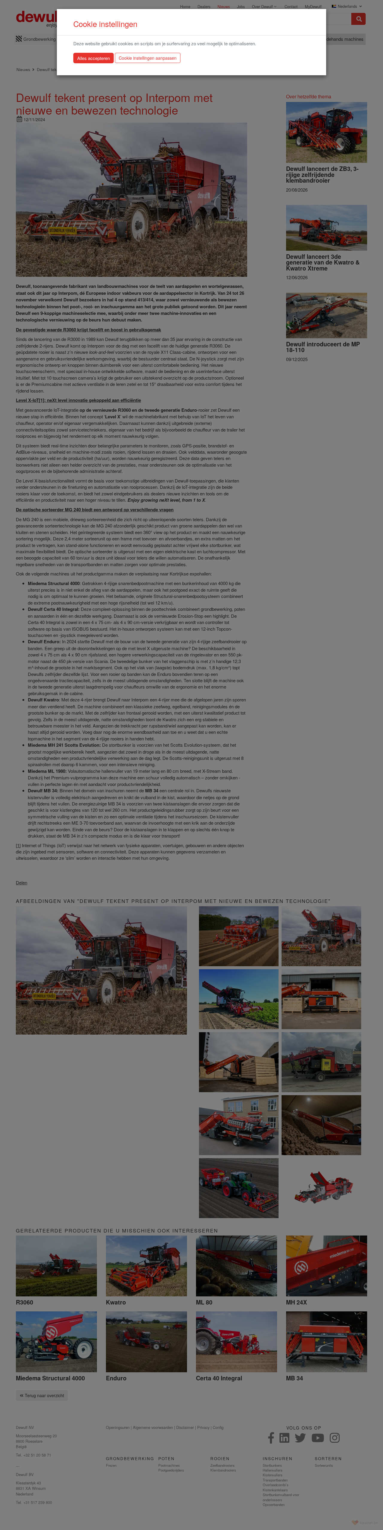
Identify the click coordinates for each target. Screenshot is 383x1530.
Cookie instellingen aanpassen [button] (148, 58)
